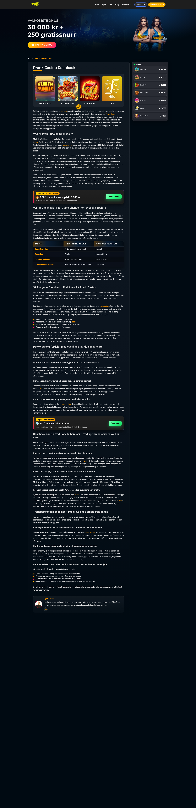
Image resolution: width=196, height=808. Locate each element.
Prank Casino (111, 114)
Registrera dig (158, 4)
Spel (104, 5)
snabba (40, 389)
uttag (84, 461)
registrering (67, 145)
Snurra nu (115, 423)
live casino (104, 306)
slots (36, 142)
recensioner (90, 532)
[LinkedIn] (46, 609)
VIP (120, 500)
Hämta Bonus (113, 197)
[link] (150, 69)
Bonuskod (39, 254)
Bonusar (125, 5)
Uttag (116, 5)
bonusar (64, 111)
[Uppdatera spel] (78, 106)
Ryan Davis (49, 598)
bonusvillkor (66, 404)
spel (74, 322)
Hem (97, 5)
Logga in (141, 4)
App (110, 5)
